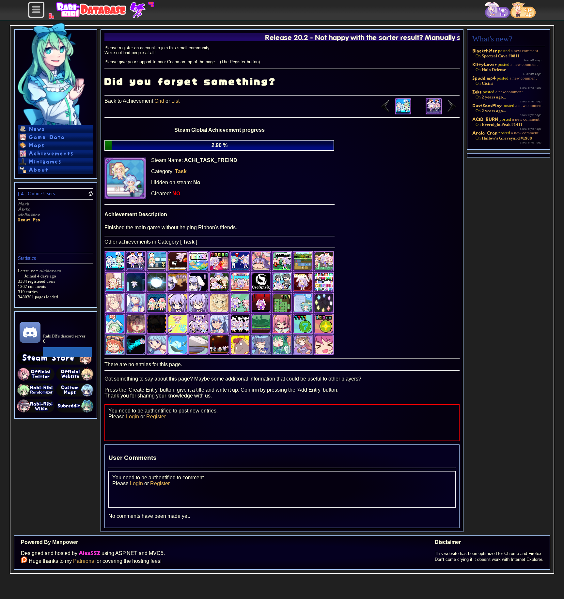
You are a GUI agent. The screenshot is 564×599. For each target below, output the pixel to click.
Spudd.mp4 (484, 78)
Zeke (477, 92)
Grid (159, 101)
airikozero (29, 214)
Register (156, 416)
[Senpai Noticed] (394, 112)
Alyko (24, 209)
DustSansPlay (487, 105)
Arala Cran (484, 133)
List (175, 101)
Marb (23, 204)
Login (132, 416)
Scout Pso (29, 219)
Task (181, 171)
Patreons (83, 561)
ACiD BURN (485, 119)
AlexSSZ (89, 553)
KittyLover (484, 64)
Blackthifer (484, 51)
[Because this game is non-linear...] (443, 112)
